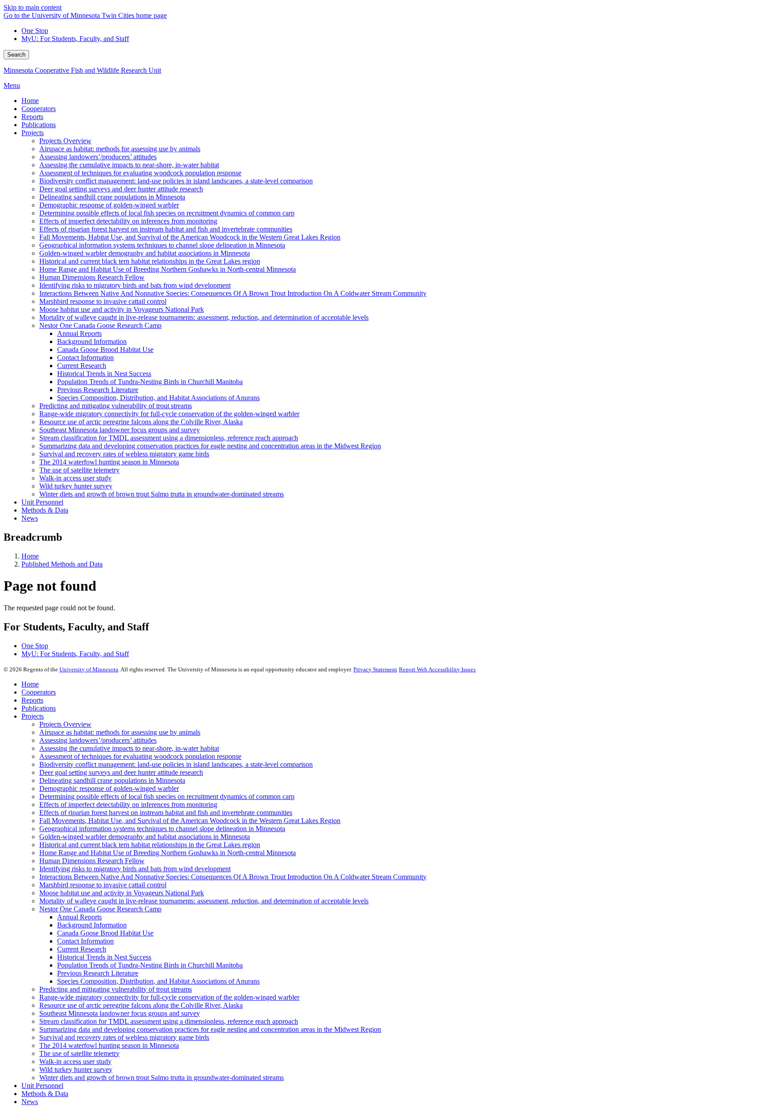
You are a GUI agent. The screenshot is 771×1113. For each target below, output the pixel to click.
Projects (32, 716)
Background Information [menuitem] (92, 341)
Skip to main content (33, 7)
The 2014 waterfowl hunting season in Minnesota (109, 1045)
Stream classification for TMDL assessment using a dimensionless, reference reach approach (168, 1021)
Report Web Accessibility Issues (437, 669)
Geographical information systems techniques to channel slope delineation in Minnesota (162, 828)
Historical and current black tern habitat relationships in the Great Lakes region (149, 844)
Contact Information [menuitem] (85, 357)
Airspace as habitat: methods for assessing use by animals (119, 732)
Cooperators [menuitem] (38, 108)
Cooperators (38, 692)
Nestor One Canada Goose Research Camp (100, 909)
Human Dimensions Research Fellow (92, 861)
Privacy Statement (375, 669)
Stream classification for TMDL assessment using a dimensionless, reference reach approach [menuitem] (168, 438)
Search (16, 54)
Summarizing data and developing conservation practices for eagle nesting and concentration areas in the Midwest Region (210, 1029)
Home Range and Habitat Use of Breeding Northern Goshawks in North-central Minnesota (167, 852)
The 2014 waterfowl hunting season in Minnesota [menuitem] (109, 462)
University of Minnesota (88, 669)
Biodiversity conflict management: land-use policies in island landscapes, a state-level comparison (176, 764)
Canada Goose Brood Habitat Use (105, 933)
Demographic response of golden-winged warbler (109, 788)
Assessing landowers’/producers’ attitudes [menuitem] (98, 157)
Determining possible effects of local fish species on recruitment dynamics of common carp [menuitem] (166, 213)
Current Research (81, 949)
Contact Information (85, 941)
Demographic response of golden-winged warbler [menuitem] (109, 205)
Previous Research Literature (97, 973)
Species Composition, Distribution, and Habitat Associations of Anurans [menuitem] (158, 397)
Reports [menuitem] (32, 116)
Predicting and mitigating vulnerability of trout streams (115, 989)
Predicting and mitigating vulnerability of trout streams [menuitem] (115, 406)
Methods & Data (44, 1093)
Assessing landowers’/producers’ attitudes (98, 740)
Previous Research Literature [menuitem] (97, 389)
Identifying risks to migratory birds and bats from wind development (135, 869)
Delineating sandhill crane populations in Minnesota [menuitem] (112, 197)
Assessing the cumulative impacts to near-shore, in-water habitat (129, 748)
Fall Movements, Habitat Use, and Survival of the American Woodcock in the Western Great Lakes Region (189, 820)
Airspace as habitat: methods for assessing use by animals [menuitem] (119, 149)
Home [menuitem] (30, 100)
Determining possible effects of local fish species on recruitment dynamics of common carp (166, 796)
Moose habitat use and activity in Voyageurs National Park (121, 893)
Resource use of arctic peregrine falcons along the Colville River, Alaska (141, 1005)
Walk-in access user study (75, 1061)
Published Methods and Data (62, 564)
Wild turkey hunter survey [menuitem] (75, 486)
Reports (32, 700)
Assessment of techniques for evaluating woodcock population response (140, 756)
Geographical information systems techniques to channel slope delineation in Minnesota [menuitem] (162, 245)
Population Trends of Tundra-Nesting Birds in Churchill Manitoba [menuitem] (150, 381)
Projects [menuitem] (32, 133)
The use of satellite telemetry (79, 1053)
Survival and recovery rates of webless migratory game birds (124, 1037)
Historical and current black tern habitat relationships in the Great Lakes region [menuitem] (149, 261)
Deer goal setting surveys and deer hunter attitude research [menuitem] (121, 189)
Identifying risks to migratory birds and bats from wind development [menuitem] (135, 285)
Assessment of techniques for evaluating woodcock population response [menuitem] (140, 173)
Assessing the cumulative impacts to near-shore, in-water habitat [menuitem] (129, 165)
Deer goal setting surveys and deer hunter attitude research (121, 772)
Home (30, 556)
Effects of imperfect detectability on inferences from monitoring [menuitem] (128, 221)
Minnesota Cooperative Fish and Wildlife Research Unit (82, 70)
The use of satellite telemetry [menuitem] (79, 470)
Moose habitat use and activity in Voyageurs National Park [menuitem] (121, 309)
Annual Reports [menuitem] (79, 333)
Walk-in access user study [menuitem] (75, 478)
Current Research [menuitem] (81, 365)
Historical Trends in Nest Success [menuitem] (104, 373)
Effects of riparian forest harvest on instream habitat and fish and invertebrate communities (165, 812)
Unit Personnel (42, 1085)
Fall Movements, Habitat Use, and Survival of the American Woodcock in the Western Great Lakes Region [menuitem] (189, 237)
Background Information (92, 925)
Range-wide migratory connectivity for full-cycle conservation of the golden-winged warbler (169, 997)
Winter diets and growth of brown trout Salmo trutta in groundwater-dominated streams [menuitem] (161, 494)
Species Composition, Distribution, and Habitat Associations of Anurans (158, 981)
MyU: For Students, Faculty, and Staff (75, 38)
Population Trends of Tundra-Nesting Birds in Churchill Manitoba (150, 965)
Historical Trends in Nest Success (104, 957)
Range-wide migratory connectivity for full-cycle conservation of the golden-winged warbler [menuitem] (169, 414)
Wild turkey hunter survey (75, 1069)
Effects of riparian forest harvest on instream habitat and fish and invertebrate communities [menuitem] (165, 229)
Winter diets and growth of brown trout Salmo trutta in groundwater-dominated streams (161, 1077)
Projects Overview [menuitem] (65, 141)
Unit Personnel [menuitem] (42, 502)
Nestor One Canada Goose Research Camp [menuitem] (100, 325)
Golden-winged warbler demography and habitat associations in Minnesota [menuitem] (144, 253)
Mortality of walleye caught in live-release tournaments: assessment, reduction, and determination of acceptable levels (204, 901)
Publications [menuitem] (38, 124)
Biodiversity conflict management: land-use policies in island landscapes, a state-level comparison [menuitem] (176, 181)
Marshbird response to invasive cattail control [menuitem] (102, 301)
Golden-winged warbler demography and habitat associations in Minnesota (144, 836)
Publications (38, 708)
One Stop (34, 30)
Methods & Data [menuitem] (44, 510)
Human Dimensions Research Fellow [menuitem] (92, 277)
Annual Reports (79, 917)
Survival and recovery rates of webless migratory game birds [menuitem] (124, 454)
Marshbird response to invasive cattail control (102, 885)
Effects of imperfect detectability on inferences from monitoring (128, 804)
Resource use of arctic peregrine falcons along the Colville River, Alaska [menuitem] (141, 422)
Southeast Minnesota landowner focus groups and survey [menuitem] (119, 430)
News (29, 1101)
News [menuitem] (29, 518)
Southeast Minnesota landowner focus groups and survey (119, 1013)
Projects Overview (65, 724)
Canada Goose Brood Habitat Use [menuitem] (105, 349)
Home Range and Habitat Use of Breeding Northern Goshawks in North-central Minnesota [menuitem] (167, 269)
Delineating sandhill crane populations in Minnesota (112, 780)
